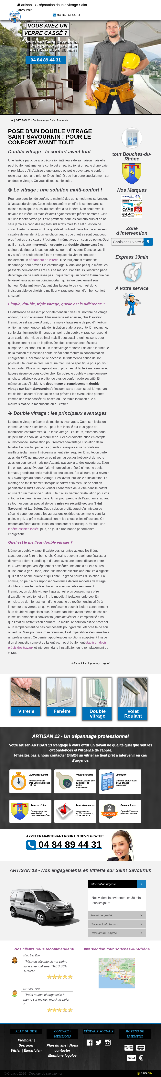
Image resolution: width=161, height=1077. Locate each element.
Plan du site (56, 1045)
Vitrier (16, 1050)
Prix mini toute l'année (104, 924)
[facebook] (89, 1043)
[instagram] (108, 1043)
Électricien (33, 1050)
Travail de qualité (101, 915)
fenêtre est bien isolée (23, 529)
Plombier (25, 1040)
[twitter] (98, 1043)
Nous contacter (66, 1048)
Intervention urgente (103, 884)
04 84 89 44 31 (68, 15)
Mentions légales (62, 1055)
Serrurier (26, 1045)
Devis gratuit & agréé (104, 932)
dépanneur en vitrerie (44, 260)
